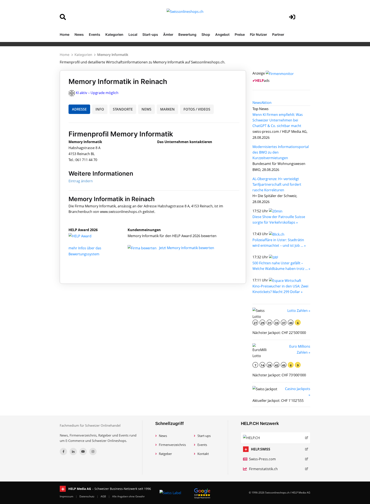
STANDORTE (123, 109)
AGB (104, 496)
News (79, 34)
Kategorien (114, 34)
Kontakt (203, 454)
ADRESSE (79, 109)
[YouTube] (83, 451)
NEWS (146, 109)
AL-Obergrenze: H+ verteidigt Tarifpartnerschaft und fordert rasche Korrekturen (276, 184)
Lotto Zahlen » (298, 310)
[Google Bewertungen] (202, 493)
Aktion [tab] (266, 102)
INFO (99, 109)
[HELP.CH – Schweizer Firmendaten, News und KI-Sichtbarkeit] (275, 437)
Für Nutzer (258, 34)
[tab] (256, 102)
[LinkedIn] (73, 451)
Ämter (168, 34)
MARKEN (167, 109)
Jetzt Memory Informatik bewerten (186, 247)
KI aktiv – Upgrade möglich (97, 92)
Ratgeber (165, 454)
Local (132, 34)
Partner (278, 34)
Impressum (67, 496)
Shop (205, 34)
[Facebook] (63, 451)
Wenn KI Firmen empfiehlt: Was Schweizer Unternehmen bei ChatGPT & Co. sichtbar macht (277, 120)
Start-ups (150, 34)
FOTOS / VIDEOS (197, 109)
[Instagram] (93, 451)
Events (94, 34)
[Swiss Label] (170, 492)
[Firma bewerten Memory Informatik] (142, 247)
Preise (240, 34)
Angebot (222, 34)
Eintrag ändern (81, 181)
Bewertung (187, 34)
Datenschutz (87, 496)
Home (64, 34)
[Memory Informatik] (85, 235)
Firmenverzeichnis (172, 445)
